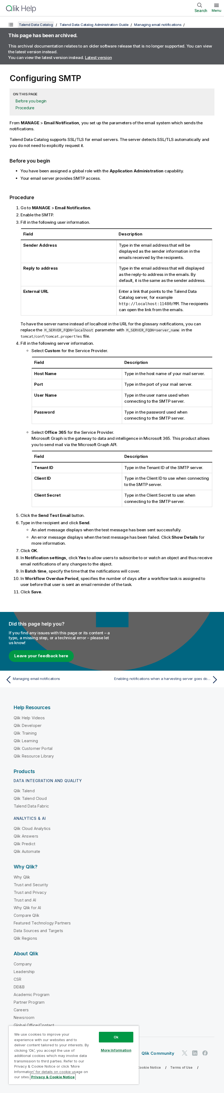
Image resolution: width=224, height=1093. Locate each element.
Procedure (25, 107)
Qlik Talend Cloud (30, 798)
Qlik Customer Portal (33, 748)
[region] (74, 1055)
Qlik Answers (26, 836)
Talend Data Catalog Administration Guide (94, 24)
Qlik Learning (26, 740)
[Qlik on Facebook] (205, 1053)
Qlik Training (25, 733)
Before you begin (31, 101)
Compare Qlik (26, 915)
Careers (21, 1009)
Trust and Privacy (30, 892)
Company (23, 964)
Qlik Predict (24, 843)
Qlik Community (158, 1053)
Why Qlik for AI (27, 907)
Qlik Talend (24, 790)
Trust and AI (25, 900)
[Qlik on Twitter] (185, 1053)
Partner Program (29, 1002)
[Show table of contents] (11, 24)
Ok (116, 1037)
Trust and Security (31, 884)
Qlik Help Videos (29, 717)
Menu (216, 10)
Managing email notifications (157, 24)
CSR (17, 979)
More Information (116, 1050)
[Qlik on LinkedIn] (195, 1053)
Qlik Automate (27, 851)
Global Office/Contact (34, 1025)
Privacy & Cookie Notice (140, 1067)
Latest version (98, 57)
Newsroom (24, 1017)
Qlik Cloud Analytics (32, 828)
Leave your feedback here (41, 655)
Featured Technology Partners (42, 923)
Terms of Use (181, 1067)
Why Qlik (22, 877)
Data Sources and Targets (38, 930)
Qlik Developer (28, 725)
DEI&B (19, 987)
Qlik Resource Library (34, 756)
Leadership (24, 971)
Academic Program (32, 994)
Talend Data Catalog (36, 24)
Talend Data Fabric (31, 806)
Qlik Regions (25, 938)
